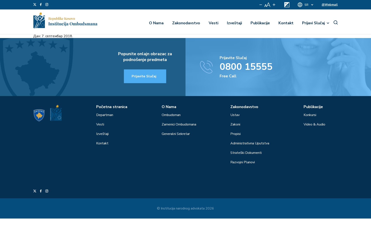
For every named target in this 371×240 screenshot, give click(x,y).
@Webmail (330, 5)
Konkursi (310, 115)
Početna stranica (111, 106)
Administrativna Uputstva (249, 143)
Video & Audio (314, 124)
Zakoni (235, 124)
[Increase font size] (274, 5)
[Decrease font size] (260, 5)
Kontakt (285, 23)
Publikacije (260, 23)
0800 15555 (246, 67)
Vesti (213, 23)
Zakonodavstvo (186, 23)
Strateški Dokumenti (246, 152)
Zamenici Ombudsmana (179, 124)
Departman (104, 115)
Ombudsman (171, 115)
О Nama (156, 23)
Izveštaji (234, 23)
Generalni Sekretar (176, 133)
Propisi (235, 133)
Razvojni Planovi (242, 162)
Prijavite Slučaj (144, 76)
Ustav (235, 115)
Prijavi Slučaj (313, 23)
